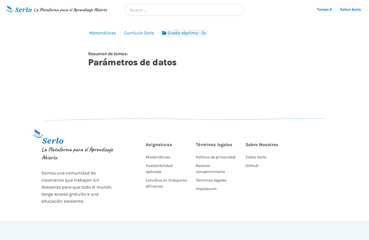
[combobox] (184, 10)
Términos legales (211, 180)
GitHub (251, 165)
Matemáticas (102, 33)
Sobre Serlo (350, 9)
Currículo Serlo (139, 33)
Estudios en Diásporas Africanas (166, 183)
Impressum (206, 188)
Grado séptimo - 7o (187, 33)
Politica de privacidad (215, 157)
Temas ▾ (324, 9)
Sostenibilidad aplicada (159, 168)
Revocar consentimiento (210, 168)
